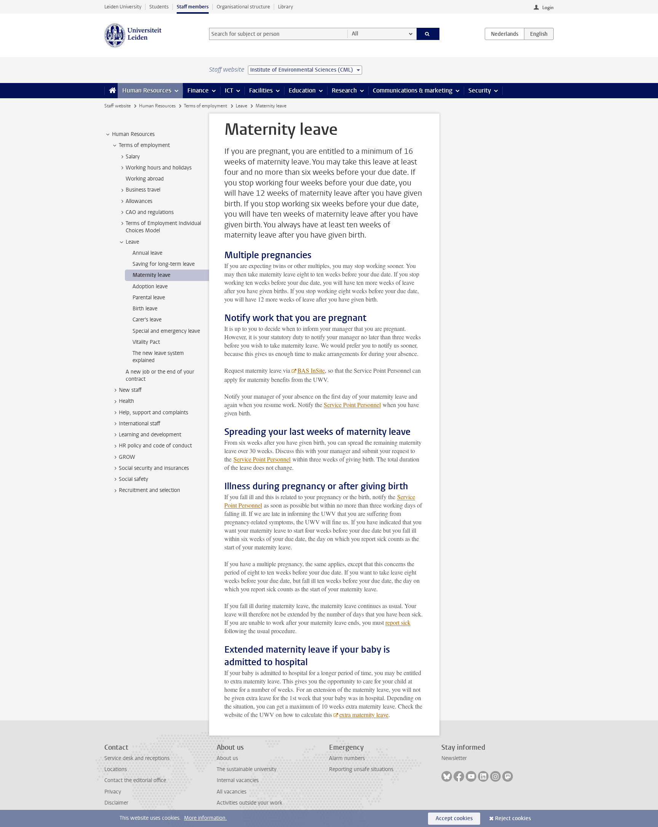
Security (479, 90)
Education (302, 90)
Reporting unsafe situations (361, 769)
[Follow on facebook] (459, 776)
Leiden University (122, 6)
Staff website (117, 106)
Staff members (193, 6)
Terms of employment (205, 106)
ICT (229, 90)
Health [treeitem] (126, 401)
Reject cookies (513, 818)
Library (285, 6)
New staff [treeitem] (130, 390)
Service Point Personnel (352, 405)
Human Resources (146, 90)
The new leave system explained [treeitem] (158, 357)
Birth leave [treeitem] (145, 308)
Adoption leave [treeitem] (150, 286)
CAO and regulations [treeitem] (150, 212)
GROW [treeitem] (127, 457)
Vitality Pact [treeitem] (146, 342)
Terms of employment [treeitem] (144, 145)
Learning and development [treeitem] (150, 434)
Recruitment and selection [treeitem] (149, 490)
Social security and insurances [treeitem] (154, 468)
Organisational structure (243, 6)
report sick (397, 622)
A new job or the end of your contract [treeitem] (160, 375)
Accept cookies (454, 818)
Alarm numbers (347, 758)
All (355, 33)
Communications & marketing (412, 90)
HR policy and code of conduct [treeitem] (155, 445)
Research (344, 90)
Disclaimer (116, 802)
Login (548, 8)
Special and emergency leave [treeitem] (166, 331)
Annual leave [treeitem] (147, 253)
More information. (205, 818)
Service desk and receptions (136, 758)
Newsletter (454, 758)
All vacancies (231, 791)
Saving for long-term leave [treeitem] (164, 264)
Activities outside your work (249, 802)
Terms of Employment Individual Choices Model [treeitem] (163, 227)
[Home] (111, 90)
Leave (241, 106)
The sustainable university (246, 769)
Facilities (261, 90)
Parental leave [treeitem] (149, 297)
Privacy (112, 791)
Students (159, 6)
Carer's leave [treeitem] (147, 319)
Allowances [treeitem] (139, 201)
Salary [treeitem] (133, 156)
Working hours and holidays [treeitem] (159, 167)
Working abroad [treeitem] (145, 178)
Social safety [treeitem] (133, 479)
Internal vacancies (238, 780)
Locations (115, 769)
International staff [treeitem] (139, 423)
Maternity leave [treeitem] (152, 275)
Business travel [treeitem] (143, 189)
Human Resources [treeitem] (133, 134)
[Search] (428, 34)
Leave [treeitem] (132, 242)
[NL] (504, 34)
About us (227, 758)
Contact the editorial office (135, 780)
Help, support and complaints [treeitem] (153, 412)
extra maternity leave (363, 714)
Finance (198, 90)
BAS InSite (311, 370)
